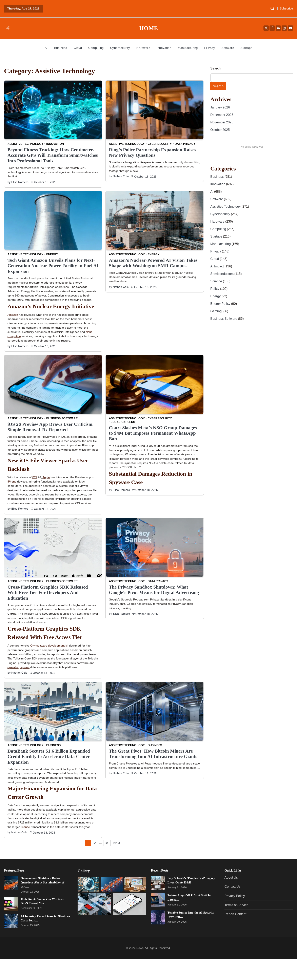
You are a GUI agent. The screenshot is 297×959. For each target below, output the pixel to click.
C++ (33, 645)
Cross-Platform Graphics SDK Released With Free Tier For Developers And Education (47, 592)
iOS (34, 477)
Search (215, 68)
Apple (46, 477)
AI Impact (217, 266)
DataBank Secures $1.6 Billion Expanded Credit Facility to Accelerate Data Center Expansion (48, 756)
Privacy (209, 47)
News (139, 948)
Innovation (164, 47)
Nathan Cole (121, 176)
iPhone (11, 481)
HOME (148, 28)
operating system (18, 667)
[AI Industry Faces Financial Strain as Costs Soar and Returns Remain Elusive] (11, 921)
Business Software (62, 418)
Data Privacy (185, 143)
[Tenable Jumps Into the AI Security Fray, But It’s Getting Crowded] (158, 917)
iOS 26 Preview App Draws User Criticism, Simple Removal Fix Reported (50, 427)
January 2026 (220, 107)
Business (60, 47)
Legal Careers (123, 422)
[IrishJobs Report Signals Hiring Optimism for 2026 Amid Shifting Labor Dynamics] (112, 884)
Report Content (235, 914)
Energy (52, 254)
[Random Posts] (7, 28)
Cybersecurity (120, 47)
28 (106, 843)
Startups (246, 47)
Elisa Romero (19, 182)
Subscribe (286, 8)
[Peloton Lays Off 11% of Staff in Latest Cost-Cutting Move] (158, 900)
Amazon (12, 314)
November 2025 (221, 122)
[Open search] (272, 9)
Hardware (143, 47)
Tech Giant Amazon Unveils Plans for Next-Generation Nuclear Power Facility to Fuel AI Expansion (53, 266)
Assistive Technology (25, 143)
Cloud (78, 47)
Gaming (216, 311)
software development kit (52, 645)
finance (25, 826)
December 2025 (221, 115)
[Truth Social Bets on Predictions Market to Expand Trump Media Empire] (129, 904)
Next (116, 843)
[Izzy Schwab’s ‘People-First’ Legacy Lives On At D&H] (158, 883)
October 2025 (220, 129)
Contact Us (232, 886)
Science (216, 281)
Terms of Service (236, 905)
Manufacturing (188, 47)
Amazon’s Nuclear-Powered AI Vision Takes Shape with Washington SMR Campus (153, 263)
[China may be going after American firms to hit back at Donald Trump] (94, 904)
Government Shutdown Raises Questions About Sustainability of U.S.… (42, 882)
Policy (215, 288)
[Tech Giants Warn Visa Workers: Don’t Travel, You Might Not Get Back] (11, 904)
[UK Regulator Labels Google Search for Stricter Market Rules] (88, 884)
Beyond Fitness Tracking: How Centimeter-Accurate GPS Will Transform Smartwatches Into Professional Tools (52, 155)
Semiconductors (222, 274)
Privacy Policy (234, 896)
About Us (231, 877)
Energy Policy (220, 303)
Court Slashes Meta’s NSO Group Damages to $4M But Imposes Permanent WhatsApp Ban (153, 433)
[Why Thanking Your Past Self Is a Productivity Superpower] (135, 884)
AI (46, 47)
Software (227, 47)
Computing (96, 47)
